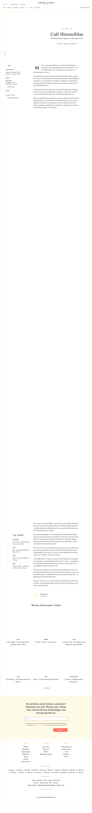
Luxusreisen (13, 4)
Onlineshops (66, 749)
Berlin (4, 7)
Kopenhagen (16, 7)
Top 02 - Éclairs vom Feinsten (46, 642)
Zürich (31, 7)
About (33, 780)
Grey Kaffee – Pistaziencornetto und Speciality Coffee (18, 643)
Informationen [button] (46, 776)
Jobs (50, 782)
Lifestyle (23, 4)
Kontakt (39, 780)
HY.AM (54, 797)
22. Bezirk (71, 772)
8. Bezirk (64, 770)
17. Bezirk (46, 772)
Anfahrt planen (11, 87)
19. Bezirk (54, 772)
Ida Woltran (59, 43)
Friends (55, 782)
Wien (27, 7)
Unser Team (48, 780)
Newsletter (57, 780)
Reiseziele (46, 747)
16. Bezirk (37, 772)
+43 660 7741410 (10, 95)
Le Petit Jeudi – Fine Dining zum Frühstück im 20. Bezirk (73, 643)
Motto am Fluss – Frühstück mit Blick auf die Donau (21, 567)
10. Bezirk (80, 770)
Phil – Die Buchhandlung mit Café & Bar (21, 551)
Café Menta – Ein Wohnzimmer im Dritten (18, 680)
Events (36, 782)
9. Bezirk (72, 770)
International (37, 7)
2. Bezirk (19, 770)
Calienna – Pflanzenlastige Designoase (74, 680)
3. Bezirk (27, 770)
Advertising (44, 782)
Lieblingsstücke (66, 747)
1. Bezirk (11, 770)
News (66, 756)
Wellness (46, 749)
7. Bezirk (57, 770)
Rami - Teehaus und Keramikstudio (46, 679)
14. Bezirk (29, 772)
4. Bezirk (34, 770)
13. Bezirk (20, 772)
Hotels (46, 751)
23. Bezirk (79, 772)
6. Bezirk (49, 770)
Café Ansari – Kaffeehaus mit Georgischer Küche (21, 543)
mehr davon (47, 688)
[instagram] (44, 793)
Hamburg (9, 7)
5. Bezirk (42, 770)
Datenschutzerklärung (39, 725)
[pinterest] (48, 793)
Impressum (60, 785)
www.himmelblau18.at (13, 97)
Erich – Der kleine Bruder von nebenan (21, 559)
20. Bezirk (62, 772)
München (22, 7)
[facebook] (40, 793)
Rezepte (66, 754)
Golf (66, 751)
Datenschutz (32, 785)
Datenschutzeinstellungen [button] (46, 785)
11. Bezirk (12, 772)
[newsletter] (51, 793)
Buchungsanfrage (46, 754)
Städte (5, 4)
